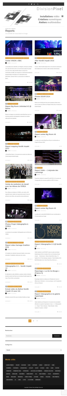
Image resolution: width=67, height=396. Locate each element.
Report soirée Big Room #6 (45, 134)
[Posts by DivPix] (6, 63)
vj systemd (30, 379)
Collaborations (10, 58)
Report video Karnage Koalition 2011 (17, 246)
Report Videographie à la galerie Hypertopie (47, 295)
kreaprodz (57, 370)
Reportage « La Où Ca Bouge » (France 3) (47, 272)
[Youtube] (34, 4)
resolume (13, 376)
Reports (26, 58)
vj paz (24, 379)
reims (7, 376)
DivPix (9, 63)
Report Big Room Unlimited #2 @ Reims (18, 107)
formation (8, 370)
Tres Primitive (17, 286)
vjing (19, 379)
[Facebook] (29, 4)
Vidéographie (20, 181)
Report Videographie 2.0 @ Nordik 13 (48, 245)
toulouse (48, 376)
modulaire (14, 373)
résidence (20, 376)
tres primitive (55, 376)
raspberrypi (56, 373)
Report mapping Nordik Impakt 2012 (17, 147)
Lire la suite (7, 82)
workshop (37, 379)
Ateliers (8, 181)
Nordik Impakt (30, 373)
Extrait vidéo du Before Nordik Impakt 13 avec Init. (17, 290)
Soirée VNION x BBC (13, 61)
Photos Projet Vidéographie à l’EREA (16, 225)
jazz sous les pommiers (36, 370)
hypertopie (26, 370)
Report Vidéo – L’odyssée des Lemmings (46, 171)
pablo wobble (42, 373)
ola (36, 373)
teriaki (41, 376)
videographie (9, 379)
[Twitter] (31, 4)
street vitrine (28, 376)
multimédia (21, 373)
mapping (8, 373)
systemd (36, 376)
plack (49, 373)
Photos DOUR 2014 (42, 96)
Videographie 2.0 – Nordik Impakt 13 (18, 267)
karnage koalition (48, 370)
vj (15, 379)
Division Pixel (19, 58)
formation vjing (17, 370)
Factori (40, 58)
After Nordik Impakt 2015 (44, 61)
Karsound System (13, 242)
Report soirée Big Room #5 (45, 208)
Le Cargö (45, 58)
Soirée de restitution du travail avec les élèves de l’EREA (17, 185)
